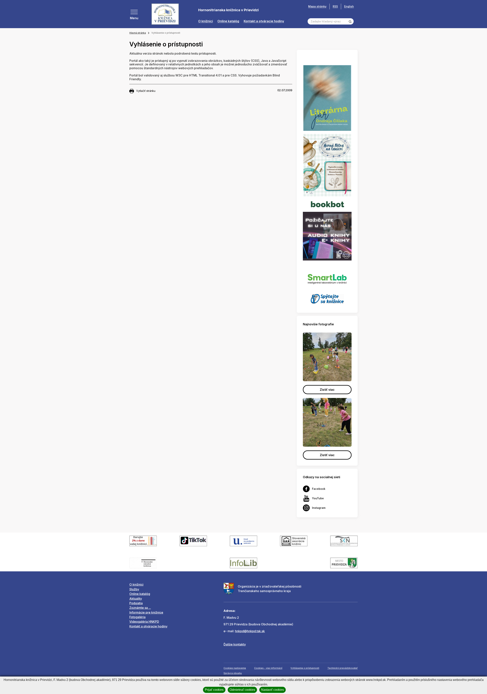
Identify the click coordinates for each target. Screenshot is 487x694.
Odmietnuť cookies (242, 689)
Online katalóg (228, 21)
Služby (134, 589)
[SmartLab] (327, 277)
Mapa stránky (317, 6)
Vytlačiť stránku (145, 90)
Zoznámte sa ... (140, 608)
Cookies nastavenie (235, 668)
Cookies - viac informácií (268, 668)
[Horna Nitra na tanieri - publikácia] (327, 165)
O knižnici (205, 21)
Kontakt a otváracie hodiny (264, 21)
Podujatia (136, 603)
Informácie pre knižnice (146, 612)
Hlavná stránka (137, 32)
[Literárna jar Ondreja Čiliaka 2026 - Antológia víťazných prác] (327, 98)
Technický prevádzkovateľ (342, 668)
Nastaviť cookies (272, 689)
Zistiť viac (327, 389)
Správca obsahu (233, 673)
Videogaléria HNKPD (144, 621)
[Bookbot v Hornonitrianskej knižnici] (327, 204)
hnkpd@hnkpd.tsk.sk (250, 631)
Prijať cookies (214, 689)
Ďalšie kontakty (235, 644)
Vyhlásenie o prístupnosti (304, 668)
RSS (335, 6)
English (349, 6)
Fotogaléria (137, 617)
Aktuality (135, 598)
